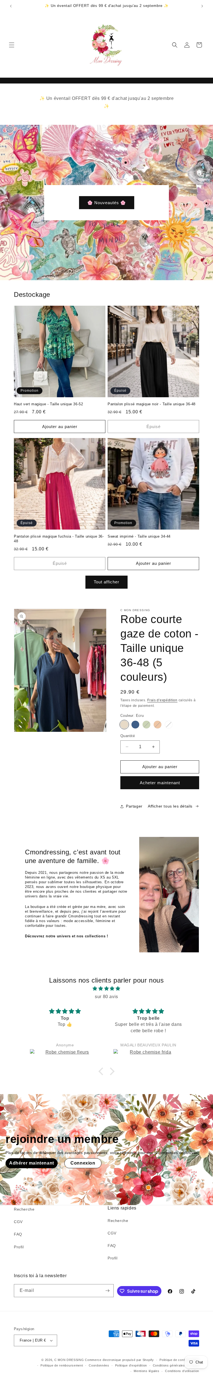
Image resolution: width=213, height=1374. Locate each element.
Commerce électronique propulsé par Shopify (119, 1360)
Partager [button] (134, 806)
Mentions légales (146, 1371)
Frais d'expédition (162, 700)
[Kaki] (146, 724)
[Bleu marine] (135, 724)
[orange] (157, 724)
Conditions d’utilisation (182, 1371)
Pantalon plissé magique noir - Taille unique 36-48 (152, 404)
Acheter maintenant (160, 782)
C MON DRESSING (69, 1360)
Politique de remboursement (61, 1365)
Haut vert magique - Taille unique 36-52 (48, 404)
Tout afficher (106, 582)
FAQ (18, 1234)
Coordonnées (99, 1365)
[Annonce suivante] (202, 6)
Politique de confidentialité (179, 1360)
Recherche (24, 1209)
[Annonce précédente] (11, 6)
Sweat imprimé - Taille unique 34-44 (139, 536)
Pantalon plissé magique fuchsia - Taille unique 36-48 (59, 538)
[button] (12, 45)
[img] (106, 989)
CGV (18, 1221)
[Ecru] (124, 724)
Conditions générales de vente (176, 1365)
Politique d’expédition (131, 1365)
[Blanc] (169, 724)
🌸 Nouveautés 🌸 (106, 202)
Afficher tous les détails (170, 806)
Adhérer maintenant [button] (31, 1163)
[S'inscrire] (107, 1290)
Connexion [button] (82, 1163)
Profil (19, 1247)
